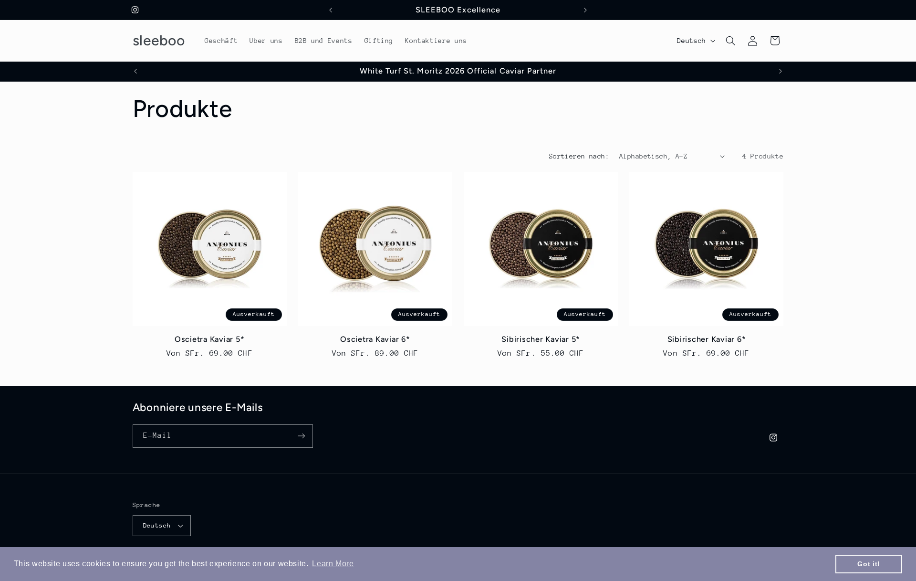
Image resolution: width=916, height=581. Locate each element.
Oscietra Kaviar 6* (375, 339)
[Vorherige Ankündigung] (330, 10)
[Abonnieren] (301, 436)
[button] (730, 41)
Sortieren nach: (579, 156)
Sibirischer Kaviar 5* (540, 339)
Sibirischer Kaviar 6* (706, 339)
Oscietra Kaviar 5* (210, 339)
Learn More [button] (333, 564)
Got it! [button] (868, 564)
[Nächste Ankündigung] (585, 10)
